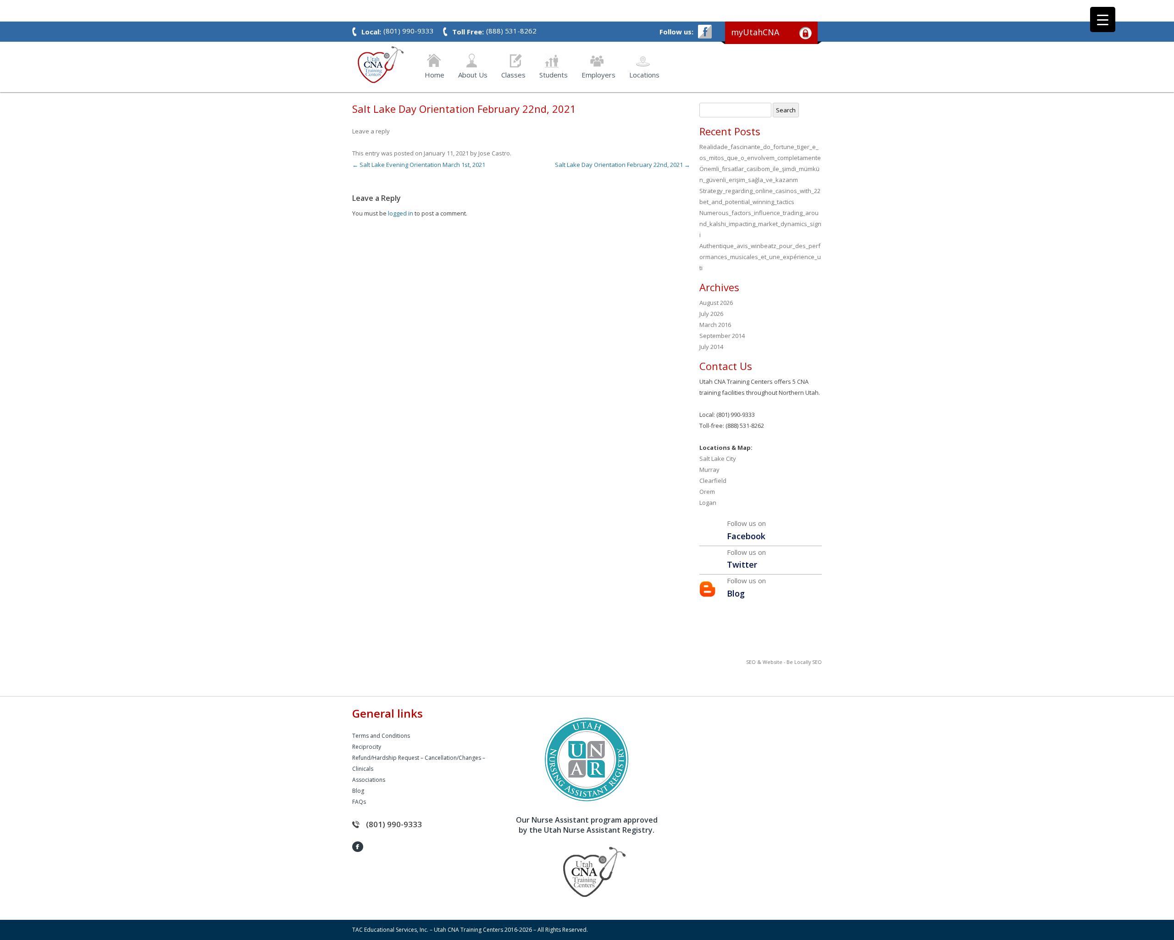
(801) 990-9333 (394, 824)
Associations (368, 780)
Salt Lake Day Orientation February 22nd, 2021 (622, 164)
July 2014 (711, 347)
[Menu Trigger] (1102, 19)
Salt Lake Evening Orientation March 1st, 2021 (418, 164)
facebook (705, 32)
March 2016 (715, 325)
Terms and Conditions (381, 736)
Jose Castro (494, 153)
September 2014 (722, 336)
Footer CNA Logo (580, 871)
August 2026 (716, 303)
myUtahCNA (755, 32)
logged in (400, 213)
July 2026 (711, 314)
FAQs (359, 802)
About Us (472, 74)
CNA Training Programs (381, 64)
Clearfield (712, 480)
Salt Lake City (717, 458)
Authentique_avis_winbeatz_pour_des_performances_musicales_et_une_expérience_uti (760, 257)
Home (434, 74)
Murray (709, 469)
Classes (513, 74)
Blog (358, 791)
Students (553, 74)
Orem (707, 491)
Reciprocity (366, 747)
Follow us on (746, 530)
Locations (644, 74)
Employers (598, 74)
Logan (707, 502)
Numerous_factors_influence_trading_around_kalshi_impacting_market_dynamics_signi (760, 224)
